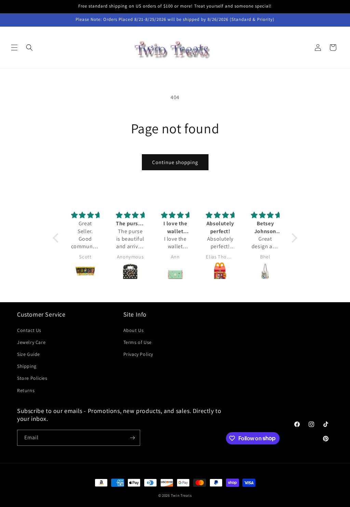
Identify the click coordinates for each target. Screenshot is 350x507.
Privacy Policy (138, 354)
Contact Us (29, 330)
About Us (133, 330)
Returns (26, 390)
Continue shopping (175, 162)
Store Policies (32, 378)
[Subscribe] (132, 438)
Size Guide (28, 354)
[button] (14, 47)
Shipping (27, 366)
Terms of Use (137, 342)
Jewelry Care (31, 342)
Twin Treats (181, 495)
